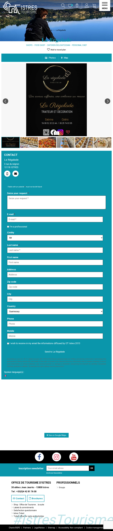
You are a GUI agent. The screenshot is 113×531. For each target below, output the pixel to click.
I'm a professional (18, 226)
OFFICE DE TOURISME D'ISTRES (31, 482)
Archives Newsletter (54, 473)
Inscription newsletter (31, 468)
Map (66, 57)
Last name (13, 245)
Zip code (11, 281)
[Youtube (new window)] (73, 456)
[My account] (87, 5)
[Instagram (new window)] (56, 456)
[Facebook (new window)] (39, 456)
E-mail (11, 214)
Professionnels (68, 482)
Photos (52, 57)
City (9, 294)
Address (11, 269)
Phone (10, 318)
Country (11, 306)
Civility (10, 232)
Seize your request (18, 193)
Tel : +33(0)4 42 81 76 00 (23, 491)
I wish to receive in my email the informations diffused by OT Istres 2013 (45, 343)
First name (12, 257)
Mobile (10, 331)
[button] (94, 5)
